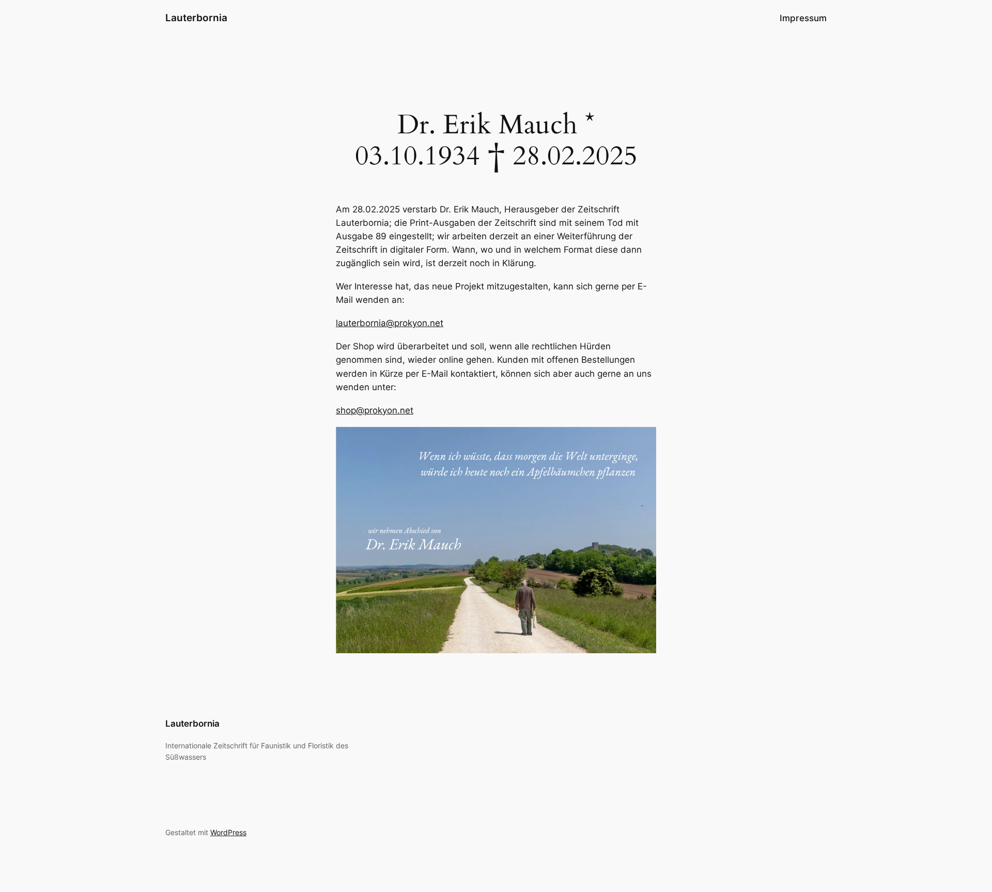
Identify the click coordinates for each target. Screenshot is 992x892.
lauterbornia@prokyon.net (389, 323)
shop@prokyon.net (374, 410)
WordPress (228, 832)
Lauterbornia (196, 17)
